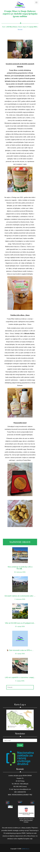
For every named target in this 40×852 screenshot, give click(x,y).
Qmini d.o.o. (26, 848)
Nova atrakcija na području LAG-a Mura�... (20, 568)
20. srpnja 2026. (20, 653)
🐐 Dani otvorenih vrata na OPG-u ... (20, 650)
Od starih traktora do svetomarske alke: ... (20, 596)
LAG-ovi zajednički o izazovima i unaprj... (20, 677)
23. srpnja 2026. (20, 626)
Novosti (20, 29)
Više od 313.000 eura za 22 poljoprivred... (20, 623)
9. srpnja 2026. (20, 681)
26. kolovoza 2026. (20, 572)
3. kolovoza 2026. (20, 599)
